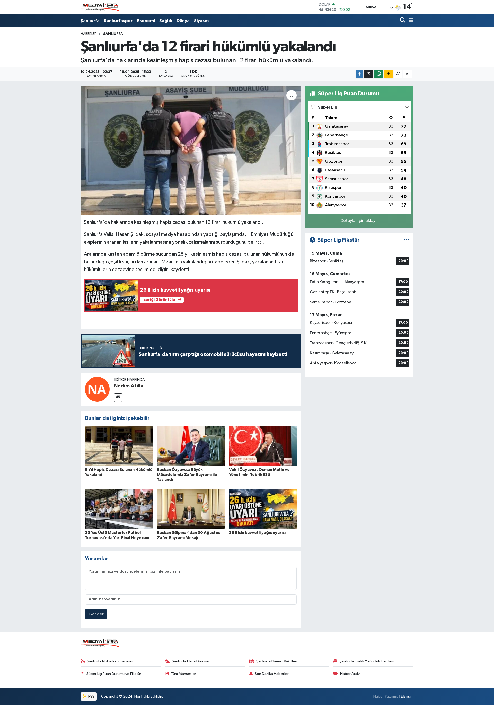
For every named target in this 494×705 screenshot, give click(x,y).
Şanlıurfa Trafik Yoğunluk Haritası (367, 661)
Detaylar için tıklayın (359, 221)
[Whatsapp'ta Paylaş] (378, 74)
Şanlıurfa (90, 20)
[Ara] (403, 20)
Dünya (183, 20)
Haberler (89, 34)
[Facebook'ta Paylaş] (359, 74)
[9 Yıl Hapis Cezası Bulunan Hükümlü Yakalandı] (119, 446)
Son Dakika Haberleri (272, 674)
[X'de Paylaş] (368, 74)
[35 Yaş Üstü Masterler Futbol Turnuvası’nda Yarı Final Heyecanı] (119, 509)
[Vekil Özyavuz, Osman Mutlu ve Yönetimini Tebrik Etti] (263, 446)
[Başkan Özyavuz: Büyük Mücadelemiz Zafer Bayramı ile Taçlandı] (191, 446)
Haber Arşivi (350, 674)
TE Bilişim (406, 696)
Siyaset (201, 20)
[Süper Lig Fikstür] (406, 240)
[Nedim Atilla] (97, 389)
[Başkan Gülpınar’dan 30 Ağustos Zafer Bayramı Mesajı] (191, 509)
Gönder (96, 614)
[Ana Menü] (410, 20)
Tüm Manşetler (183, 674)
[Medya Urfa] (100, 7)
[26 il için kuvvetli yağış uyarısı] (263, 509)
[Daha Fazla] (388, 74)
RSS (90, 696)
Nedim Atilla (128, 385)
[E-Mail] (118, 397)
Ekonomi (146, 20)
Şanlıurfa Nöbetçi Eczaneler (110, 661)
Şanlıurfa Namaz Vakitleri (276, 661)
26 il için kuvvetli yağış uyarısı (257, 533)
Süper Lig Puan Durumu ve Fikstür (113, 674)
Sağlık (165, 20)
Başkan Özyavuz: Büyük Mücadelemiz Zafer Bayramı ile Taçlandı (187, 474)
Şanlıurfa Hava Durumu (190, 661)
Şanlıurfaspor (118, 20)
